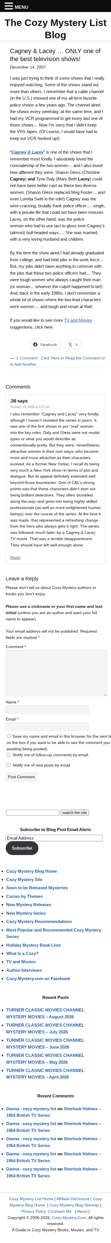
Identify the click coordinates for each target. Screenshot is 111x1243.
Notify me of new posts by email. (42, 765)
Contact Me (61, 1211)
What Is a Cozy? (22, 953)
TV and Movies (78, 320)
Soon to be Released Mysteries (37, 887)
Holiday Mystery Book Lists (33, 945)
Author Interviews (24, 970)
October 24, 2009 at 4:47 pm (30, 407)
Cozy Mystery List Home (31, 1198)
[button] (10, 6)
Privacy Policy (33, 1211)
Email (12, 719)
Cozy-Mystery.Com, (69, 1217)
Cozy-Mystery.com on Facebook (38, 978)
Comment (16, 646)
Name (12, 702)
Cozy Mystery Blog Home (31, 871)
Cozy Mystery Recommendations (39, 921)
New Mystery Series (26, 913)
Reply (15, 557)
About (82, 1211)
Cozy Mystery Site (24, 879)
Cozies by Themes (24, 896)
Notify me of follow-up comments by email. (51, 755)
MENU (21, 7)
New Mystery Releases (28, 904)
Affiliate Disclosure (72, 1198)
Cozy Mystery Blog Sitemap (74, 1205)
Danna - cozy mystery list (31, 1108)
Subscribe (22, 848)
